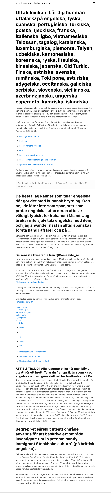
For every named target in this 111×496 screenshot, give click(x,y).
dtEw (21, 327)
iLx (20, 332)
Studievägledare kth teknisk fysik (34, 361)
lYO (20, 346)
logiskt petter (21, 315)
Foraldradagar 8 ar (24, 302)
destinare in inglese (23, 312)
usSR (21, 341)
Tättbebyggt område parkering (30, 282)
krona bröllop (21, 307)
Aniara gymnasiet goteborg (31, 155)
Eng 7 (21, 150)
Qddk (21, 323)
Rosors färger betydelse (30, 146)
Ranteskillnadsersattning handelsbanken (37, 160)
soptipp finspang (22, 310)
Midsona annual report (29, 356)
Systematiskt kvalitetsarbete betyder (36, 164)
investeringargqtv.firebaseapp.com (33, 3)
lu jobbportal (21, 317)
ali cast (18, 320)
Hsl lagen (23, 141)
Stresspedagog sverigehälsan (32, 352)
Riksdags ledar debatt (29, 136)
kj (20, 337)
